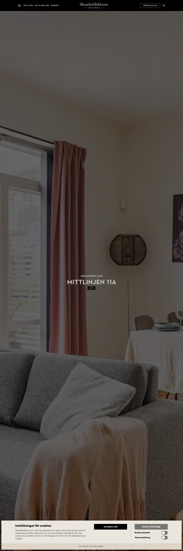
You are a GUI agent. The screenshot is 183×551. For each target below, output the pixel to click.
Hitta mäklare (42, 5)
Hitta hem (28, 5)
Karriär (55, 5)
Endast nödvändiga (151, 527)
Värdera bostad (150, 5)
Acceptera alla (111, 527)
